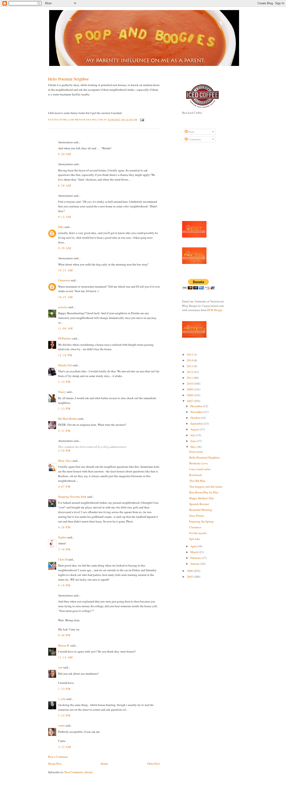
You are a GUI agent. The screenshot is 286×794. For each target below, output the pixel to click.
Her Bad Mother (68, 419)
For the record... (198, 533)
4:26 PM (64, 527)
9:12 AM (64, 217)
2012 (190, 372)
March (194, 552)
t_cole (62, 699)
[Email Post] (141, 119)
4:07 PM (64, 486)
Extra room (196, 452)
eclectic (62, 307)
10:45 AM (65, 297)
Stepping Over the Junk (72, 497)
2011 (190, 378)
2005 (190, 577)
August (195, 429)
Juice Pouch (196, 516)
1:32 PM (64, 382)
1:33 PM (64, 408)
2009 (190, 389)
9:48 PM (64, 635)
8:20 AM (64, 154)
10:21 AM (65, 270)
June (193, 441)
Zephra (62, 537)
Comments (194, 139)
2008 (190, 395)
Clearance (195, 527)
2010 (190, 383)
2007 (190, 401)
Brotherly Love (198, 463)
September (197, 423)
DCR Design (214, 310)
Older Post (153, 764)
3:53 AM (64, 747)
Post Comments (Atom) (79, 772)
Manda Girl (65, 365)
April (193, 546)
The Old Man (197, 481)
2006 (190, 571)
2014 (190, 360)
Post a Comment (58, 757)
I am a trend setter (199, 469)
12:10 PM (65, 355)
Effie (61, 227)
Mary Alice (65, 461)
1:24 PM (64, 715)
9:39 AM (64, 248)
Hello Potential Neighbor (68, 79)
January (195, 564)
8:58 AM (64, 185)
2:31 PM (64, 431)
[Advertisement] (195, 184)
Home (104, 764)
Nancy (62, 392)
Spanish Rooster (199, 504)
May (193, 447)
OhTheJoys (65, 338)
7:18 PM (64, 549)
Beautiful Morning (200, 510)
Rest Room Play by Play (204, 492)
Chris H (62, 559)
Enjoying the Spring (201, 521)
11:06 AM (65, 328)
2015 (190, 354)
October (195, 418)
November (197, 412)
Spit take (194, 539)
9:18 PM (64, 585)
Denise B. (64, 645)
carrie (61, 725)
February (196, 558)
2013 (190, 366)
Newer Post (54, 764)
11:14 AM (65, 657)
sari (60, 667)
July (193, 435)
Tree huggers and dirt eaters (205, 486)
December (196, 406)
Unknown (64, 280)
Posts (190, 132)
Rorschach (195, 475)
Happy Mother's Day (201, 498)
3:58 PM (64, 451)
